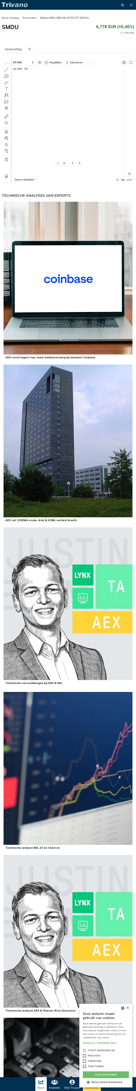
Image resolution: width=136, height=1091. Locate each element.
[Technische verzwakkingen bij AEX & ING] (68, 679)
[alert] (105, 1045)
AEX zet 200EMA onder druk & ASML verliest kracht (41, 520)
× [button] (127, 1008)
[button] (131, 5)
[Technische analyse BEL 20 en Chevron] (68, 844)
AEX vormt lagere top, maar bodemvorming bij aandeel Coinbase (50, 357)
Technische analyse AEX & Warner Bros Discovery (40, 1010)
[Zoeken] (122, 5)
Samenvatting (13, 49)
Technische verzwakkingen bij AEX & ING (33, 683)
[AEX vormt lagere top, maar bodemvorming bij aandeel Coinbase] (68, 353)
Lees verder (103, 1037)
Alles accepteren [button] (106, 1074)
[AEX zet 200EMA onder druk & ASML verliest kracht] (68, 516)
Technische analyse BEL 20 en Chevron (32, 847)
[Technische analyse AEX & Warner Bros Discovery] (68, 1006)
